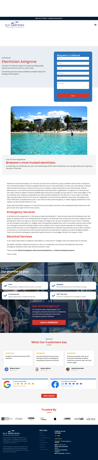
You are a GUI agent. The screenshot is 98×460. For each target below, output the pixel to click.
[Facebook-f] (55, 436)
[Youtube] (59, 436)
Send (73, 96)
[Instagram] (57, 436)
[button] (95, 24)
